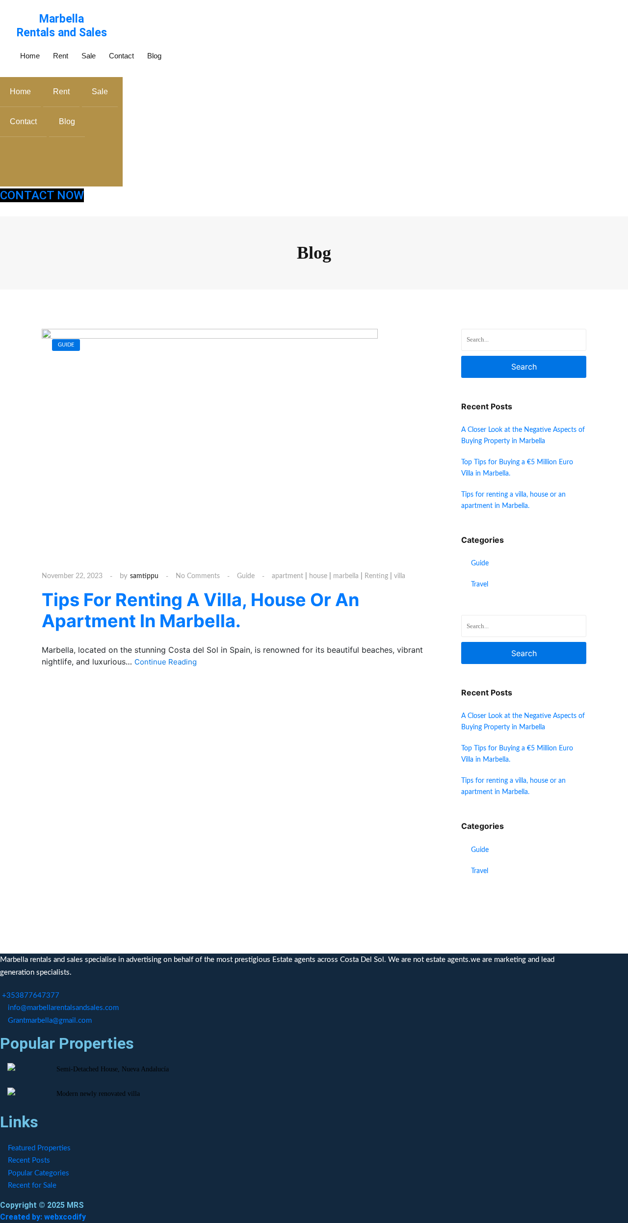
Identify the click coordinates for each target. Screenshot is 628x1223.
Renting (376, 576)
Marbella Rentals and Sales (62, 25)
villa (399, 576)
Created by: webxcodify (43, 1217)
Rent (60, 56)
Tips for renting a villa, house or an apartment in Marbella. (200, 610)
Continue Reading (166, 661)
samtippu (144, 576)
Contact (121, 56)
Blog (154, 56)
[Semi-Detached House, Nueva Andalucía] (11, 1067)
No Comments (198, 576)
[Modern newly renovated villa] (11, 1091)
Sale (88, 56)
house (318, 576)
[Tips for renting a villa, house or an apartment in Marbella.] (210, 441)
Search (524, 367)
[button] (172, 54)
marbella (346, 576)
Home (30, 56)
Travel (479, 584)
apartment (287, 576)
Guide (246, 576)
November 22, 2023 (72, 576)
